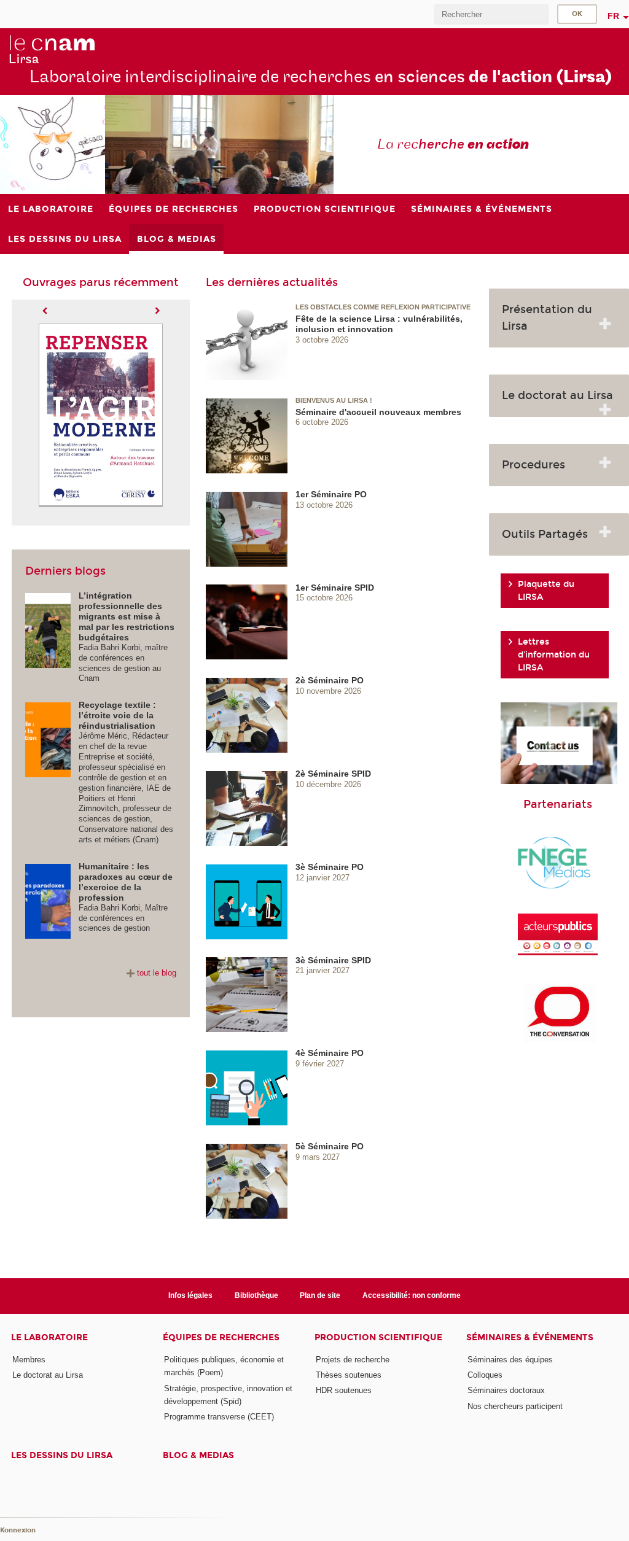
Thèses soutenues (348, 1375)
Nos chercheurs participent (515, 1406)
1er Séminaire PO (331, 494)
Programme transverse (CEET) (219, 1416)
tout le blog (156, 972)
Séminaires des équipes (510, 1359)
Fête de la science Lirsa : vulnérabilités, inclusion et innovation (379, 324)
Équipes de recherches (221, 1337)
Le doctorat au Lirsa (47, 1375)
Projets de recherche (352, 1359)
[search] (491, 14)
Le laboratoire (49, 1337)
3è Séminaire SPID (333, 960)
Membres (28, 1359)
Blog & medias (198, 1455)
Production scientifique (378, 1337)
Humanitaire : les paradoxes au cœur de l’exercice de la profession (126, 881)
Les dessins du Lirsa (61, 1455)
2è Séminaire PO (329, 680)
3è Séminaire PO (329, 867)
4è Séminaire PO (329, 1053)
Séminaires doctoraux (506, 1390)
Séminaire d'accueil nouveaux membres (378, 412)
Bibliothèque (256, 1295)
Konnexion (18, 1530)
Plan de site (320, 1295)
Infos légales (190, 1295)
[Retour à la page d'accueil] (52, 50)
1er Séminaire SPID (334, 587)
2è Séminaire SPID (333, 773)
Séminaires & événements (529, 1337)
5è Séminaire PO (329, 1146)
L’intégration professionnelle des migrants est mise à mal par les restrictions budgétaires (126, 616)
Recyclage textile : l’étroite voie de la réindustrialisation (117, 715)
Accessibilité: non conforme (411, 1295)
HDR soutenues (344, 1390)
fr (613, 16)
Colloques (484, 1375)
